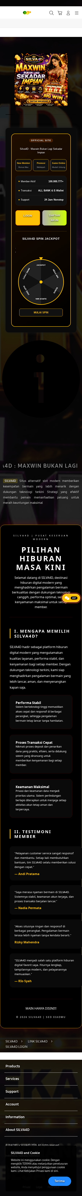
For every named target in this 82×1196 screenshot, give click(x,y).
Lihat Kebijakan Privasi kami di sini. (38, 1171)
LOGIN (27, 215)
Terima (60, 1181)
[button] (60, 13)
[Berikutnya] (77, 80)
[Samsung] (12, 12)
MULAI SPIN (41, 312)
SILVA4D (10, 481)
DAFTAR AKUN (54, 218)
